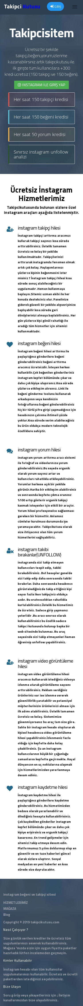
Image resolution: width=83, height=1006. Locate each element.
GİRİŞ (57, 6)
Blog (6, 914)
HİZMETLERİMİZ (15, 902)
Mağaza (9, 948)
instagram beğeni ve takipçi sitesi (29, 894)
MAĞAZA (9, 908)
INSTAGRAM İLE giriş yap (43, 85)
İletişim (64, 995)
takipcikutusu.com (45, 922)
